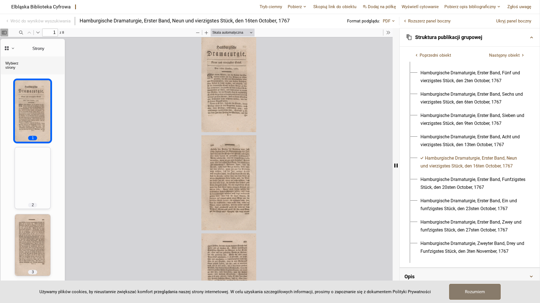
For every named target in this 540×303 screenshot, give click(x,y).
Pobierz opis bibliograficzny (470, 6)
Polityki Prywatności (412, 291)
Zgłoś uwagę (519, 6)
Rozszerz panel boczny (429, 21)
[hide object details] (396, 165)
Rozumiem (475, 291)
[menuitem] (473, 76)
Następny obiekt (504, 55)
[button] (470, 37)
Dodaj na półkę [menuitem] (382, 6)
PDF (386, 21)
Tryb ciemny (271, 6)
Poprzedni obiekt (435, 55)
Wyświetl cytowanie (420, 6)
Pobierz (295, 6)
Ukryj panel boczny (513, 21)
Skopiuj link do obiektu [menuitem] (334, 6)
